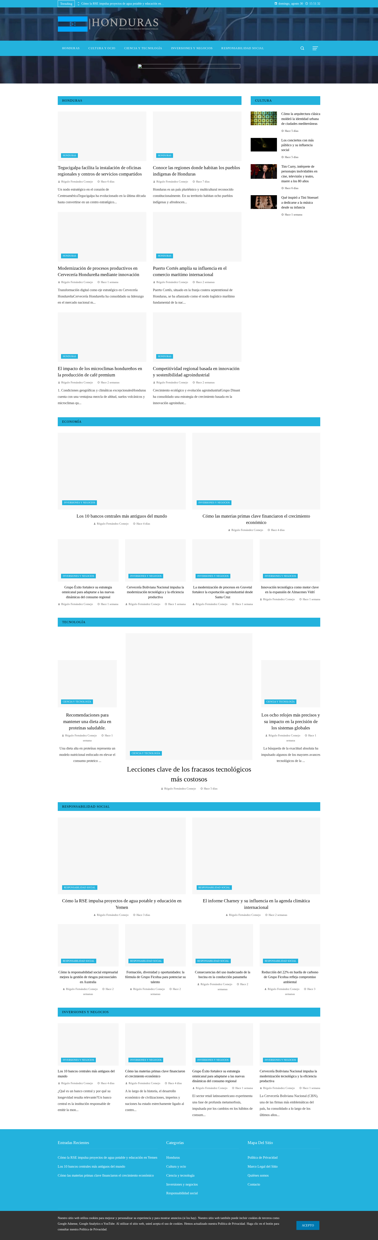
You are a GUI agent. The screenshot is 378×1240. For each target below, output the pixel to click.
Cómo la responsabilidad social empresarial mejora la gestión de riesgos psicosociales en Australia (88, 977)
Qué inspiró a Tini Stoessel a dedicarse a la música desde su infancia (299, 202)
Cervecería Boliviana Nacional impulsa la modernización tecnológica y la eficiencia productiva (155, 592)
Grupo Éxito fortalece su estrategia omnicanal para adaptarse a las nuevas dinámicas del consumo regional (88, 592)
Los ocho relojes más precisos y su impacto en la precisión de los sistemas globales (290, 721)
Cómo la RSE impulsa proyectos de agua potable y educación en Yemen (122, 3)
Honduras (69, 155)
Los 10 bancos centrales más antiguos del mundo (122, 515)
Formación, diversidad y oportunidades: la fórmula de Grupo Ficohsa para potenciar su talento (155, 977)
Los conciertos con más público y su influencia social (297, 145)
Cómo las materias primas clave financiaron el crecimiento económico (106, 1175)
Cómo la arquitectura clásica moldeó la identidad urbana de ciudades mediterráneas (300, 118)
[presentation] (78, 3)
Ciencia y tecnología (146, 753)
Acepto (308, 1225)
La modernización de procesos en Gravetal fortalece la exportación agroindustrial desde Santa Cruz (222, 592)
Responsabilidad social (80, 887)
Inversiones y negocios (79, 502)
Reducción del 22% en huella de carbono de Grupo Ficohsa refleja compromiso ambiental (290, 977)
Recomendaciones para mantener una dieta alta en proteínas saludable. (87, 721)
